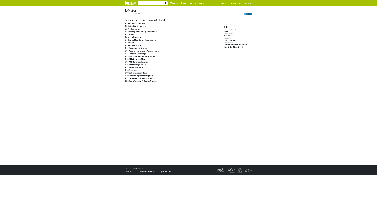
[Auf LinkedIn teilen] (251, 14)
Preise (225, 3)
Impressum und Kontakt (147, 172)
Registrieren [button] (237, 3)
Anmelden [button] (247, 3)
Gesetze (128, 14)
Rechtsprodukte (198, 3)
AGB (136, 172)
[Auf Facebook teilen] (247, 14)
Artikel (185, 3)
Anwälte (175, 3)
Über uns (128, 169)
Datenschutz (129, 172)
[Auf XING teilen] (249, 14)
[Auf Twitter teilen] (245, 14)
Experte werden (138, 169)
